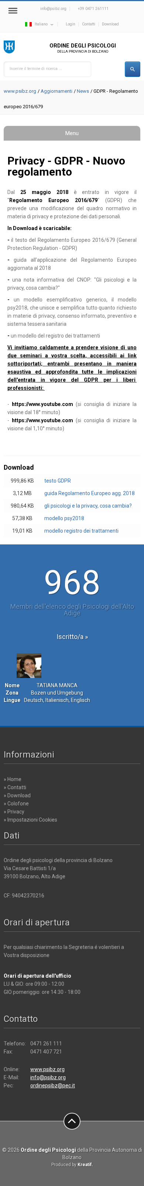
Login (70, 24)
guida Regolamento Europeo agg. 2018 (89, 493)
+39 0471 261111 (93, 8)
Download (110, 24)
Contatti (88, 24)
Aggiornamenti (56, 91)
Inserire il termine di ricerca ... (36, 68)
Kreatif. (85, 1164)
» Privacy (14, 812)
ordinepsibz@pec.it (52, 1085)
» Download (17, 795)
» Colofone (16, 803)
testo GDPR (57, 481)
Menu (72, 133)
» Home (12, 779)
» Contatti (15, 787)
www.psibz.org (20, 91)
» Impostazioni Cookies (30, 820)
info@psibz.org (53, 8)
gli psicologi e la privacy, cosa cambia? (88, 506)
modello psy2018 (64, 518)
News (83, 91)
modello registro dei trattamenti (81, 531)
